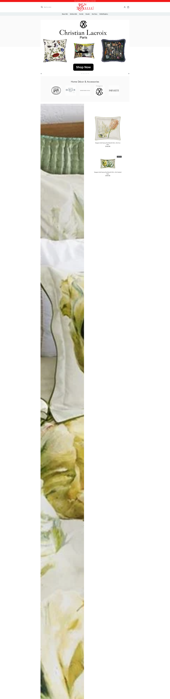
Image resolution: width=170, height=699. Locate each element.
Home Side (65, 14)
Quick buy (108, 139)
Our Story (94, 14)
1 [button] (81, 73)
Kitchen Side (73, 14)
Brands (88, 14)
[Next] (128, 73)
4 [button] (86, 73)
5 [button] (88, 73)
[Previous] (41, 73)
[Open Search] (42, 7)
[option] (85, 46)
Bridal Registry (104, 14)
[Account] (124, 6)
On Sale (81, 14)
